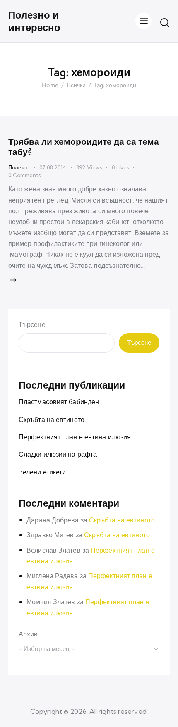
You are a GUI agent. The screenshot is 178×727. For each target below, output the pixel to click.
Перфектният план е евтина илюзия (75, 437)
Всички (76, 85)
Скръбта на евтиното (51, 419)
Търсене (32, 324)
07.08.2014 (52, 167)
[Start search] (164, 22)
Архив (28, 634)
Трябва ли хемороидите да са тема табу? (83, 146)
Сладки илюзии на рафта (58, 454)
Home (50, 85)
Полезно (18, 167)
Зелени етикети (42, 472)
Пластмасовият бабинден (59, 402)
